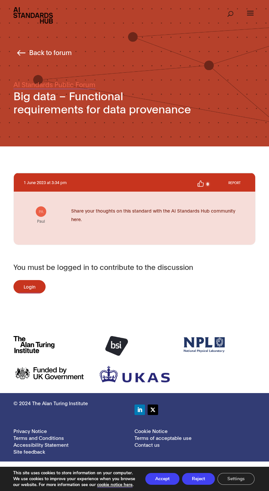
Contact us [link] (147, 444)
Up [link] (200, 183)
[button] (230, 12)
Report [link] (234, 182)
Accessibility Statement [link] (41, 444)
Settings (236, 479)
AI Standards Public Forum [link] (54, 84)
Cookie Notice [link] (151, 430)
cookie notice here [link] (115, 485)
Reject (198, 479)
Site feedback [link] (29, 451)
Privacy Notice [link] (30, 430)
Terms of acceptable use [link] (163, 437)
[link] (33, 15)
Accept (162, 479)
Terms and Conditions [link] (38, 437)
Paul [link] (41, 216)
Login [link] (29, 286)
